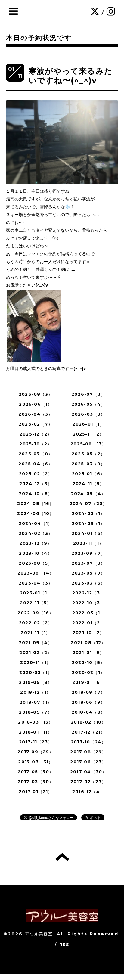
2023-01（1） (35, 593)
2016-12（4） (88, 791)
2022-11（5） (35, 603)
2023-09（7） (88, 553)
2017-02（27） (88, 781)
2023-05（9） (88, 573)
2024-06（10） (35, 513)
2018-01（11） (35, 732)
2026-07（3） (88, 394)
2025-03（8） (88, 464)
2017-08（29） (88, 752)
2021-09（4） (35, 642)
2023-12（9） (35, 543)
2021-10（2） (88, 632)
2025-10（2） (35, 444)
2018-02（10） (88, 722)
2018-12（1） (35, 692)
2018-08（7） (88, 692)
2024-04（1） (35, 523)
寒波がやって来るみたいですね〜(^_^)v (71, 75)
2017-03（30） (36, 781)
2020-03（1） (35, 672)
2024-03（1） (88, 523)
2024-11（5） (88, 483)
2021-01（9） (88, 652)
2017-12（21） (88, 732)
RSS (64, 944)
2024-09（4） (88, 493)
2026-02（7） (36, 424)
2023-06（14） (35, 573)
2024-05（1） (88, 513)
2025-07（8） (36, 454)
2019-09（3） (35, 682)
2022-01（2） (88, 622)
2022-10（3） (88, 603)
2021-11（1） (35, 632)
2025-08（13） (88, 444)
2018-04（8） (88, 712)
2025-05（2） (88, 454)
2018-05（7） (35, 712)
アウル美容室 (38, 934)
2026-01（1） (88, 424)
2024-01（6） (88, 533)
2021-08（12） (88, 642)
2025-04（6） (35, 464)
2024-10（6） (35, 493)
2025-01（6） (88, 473)
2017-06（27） (88, 762)
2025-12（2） (36, 434)
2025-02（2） (35, 473)
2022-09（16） (35, 613)
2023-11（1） (88, 543)
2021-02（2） (35, 652)
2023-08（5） (35, 563)
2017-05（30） (36, 771)
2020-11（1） (35, 662)
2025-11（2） (88, 434)
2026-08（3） (36, 394)
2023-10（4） (35, 553)
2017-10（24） (88, 742)
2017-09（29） (35, 752)
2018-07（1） (36, 702)
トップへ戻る (62, 857)
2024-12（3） (35, 483)
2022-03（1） (88, 613)
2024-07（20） (88, 503)
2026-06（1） (35, 404)
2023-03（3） (88, 583)
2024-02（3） (36, 533)
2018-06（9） (88, 702)
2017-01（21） (35, 791)
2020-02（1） (88, 672)
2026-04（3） (35, 414)
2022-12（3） (88, 593)
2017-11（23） (35, 742)
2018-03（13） (35, 722)
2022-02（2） (35, 622)
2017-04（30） (88, 771)
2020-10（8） (88, 662)
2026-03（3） (88, 414)
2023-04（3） (36, 583)
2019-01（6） (88, 682)
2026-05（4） (88, 404)
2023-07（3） (88, 563)
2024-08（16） (35, 503)
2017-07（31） (35, 762)
